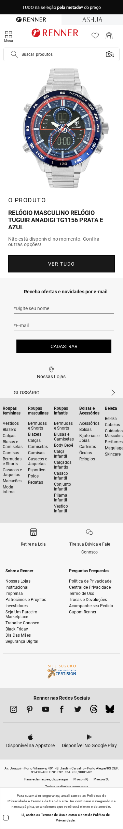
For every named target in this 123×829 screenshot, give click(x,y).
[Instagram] (13, 710)
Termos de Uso (43, 801)
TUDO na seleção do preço (61, 7)
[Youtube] (45, 710)
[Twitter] (77, 710)
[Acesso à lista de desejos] (95, 37)
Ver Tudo (61, 264)
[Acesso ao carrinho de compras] (109, 37)
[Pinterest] (29, 710)
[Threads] (94, 711)
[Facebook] (61, 710)
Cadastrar (64, 346)
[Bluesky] (110, 711)
